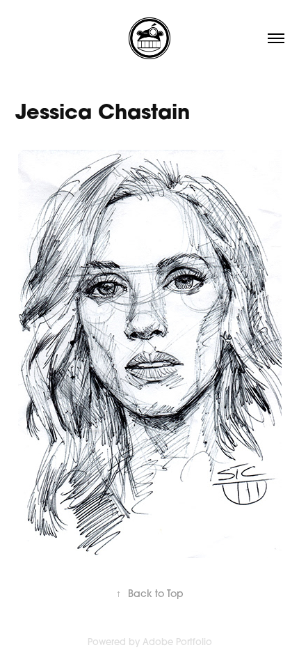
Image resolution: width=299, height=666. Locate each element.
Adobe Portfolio (177, 641)
